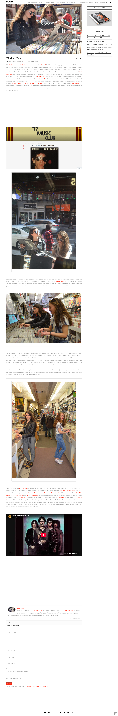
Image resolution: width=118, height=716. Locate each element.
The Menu (14, 61)
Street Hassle (39, 83)
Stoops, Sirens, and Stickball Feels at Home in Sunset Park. (99, 54)
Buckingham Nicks (56, 492)
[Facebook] (10, 622)
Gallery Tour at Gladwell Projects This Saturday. (99, 44)
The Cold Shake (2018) (36, 610)
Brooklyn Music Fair (61, 281)
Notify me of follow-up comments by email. (17, 671)
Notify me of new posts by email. (14, 678)
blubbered (43, 65)
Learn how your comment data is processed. (37, 686)
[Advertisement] (44, 110)
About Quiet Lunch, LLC (39, 709)
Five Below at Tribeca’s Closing (95, 41)
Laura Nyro (61, 497)
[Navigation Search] (110, 2)
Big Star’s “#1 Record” (29, 83)
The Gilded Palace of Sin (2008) (66, 610)
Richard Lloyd (40, 76)
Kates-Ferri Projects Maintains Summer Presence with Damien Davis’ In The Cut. (99, 48)
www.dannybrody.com (75, 618)
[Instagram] (7, 622)
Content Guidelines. (89, 709)
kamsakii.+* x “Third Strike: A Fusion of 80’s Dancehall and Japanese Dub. (98, 37)
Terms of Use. (71, 709)
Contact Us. (49, 709)
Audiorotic (9, 61)
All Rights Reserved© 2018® (59, 709)
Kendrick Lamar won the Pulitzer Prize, (19, 65)
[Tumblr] (14, 622)
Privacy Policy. (79, 709)
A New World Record (32, 495)
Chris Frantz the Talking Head (67, 490)
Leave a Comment (35, 61)
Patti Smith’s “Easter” (16, 83)
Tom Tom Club (23, 488)
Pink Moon (22, 497)
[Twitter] (12, 622)
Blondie (36, 492)
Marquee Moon (43, 78)
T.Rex (29, 492)
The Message (75, 83)
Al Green (45, 492)
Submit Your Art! (28, 709)
